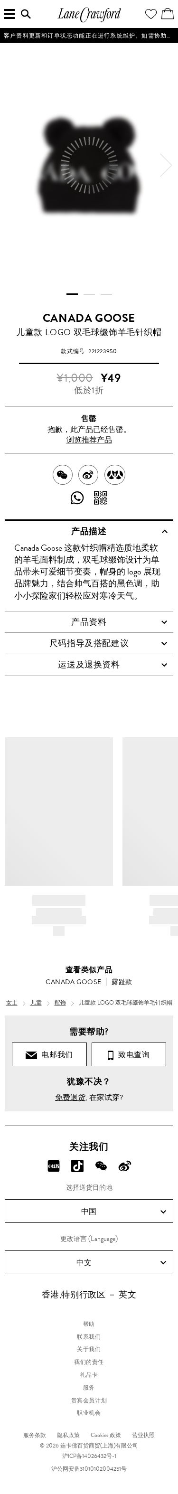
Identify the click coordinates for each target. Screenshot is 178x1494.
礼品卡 (89, 1375)
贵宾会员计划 (89, 1400)
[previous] (12, 165)
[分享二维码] (101, 499)
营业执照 (143, 1435)
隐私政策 (68, 1435)
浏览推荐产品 (89, 439)
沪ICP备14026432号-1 (89, 1456)
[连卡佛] (89, 21)
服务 (89, 1387)
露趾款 (122, 982)
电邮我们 (55, 1054)
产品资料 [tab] (88, 622)
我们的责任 (89, 1362)
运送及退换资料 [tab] (89, 664)
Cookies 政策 (106, 1435)
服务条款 (34, 1435)
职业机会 (89, 1413)
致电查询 (132, 1054)
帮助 (89, 1324)
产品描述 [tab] (88, 531)
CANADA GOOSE (89, 318)
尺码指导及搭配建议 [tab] (89, 643)
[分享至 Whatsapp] (77, 499)
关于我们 (89, 1349)
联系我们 (89, 1337)
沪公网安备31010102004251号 (89, 1469)
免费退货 (70, 1097)
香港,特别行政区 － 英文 (89, 1294)
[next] (166, 165)
